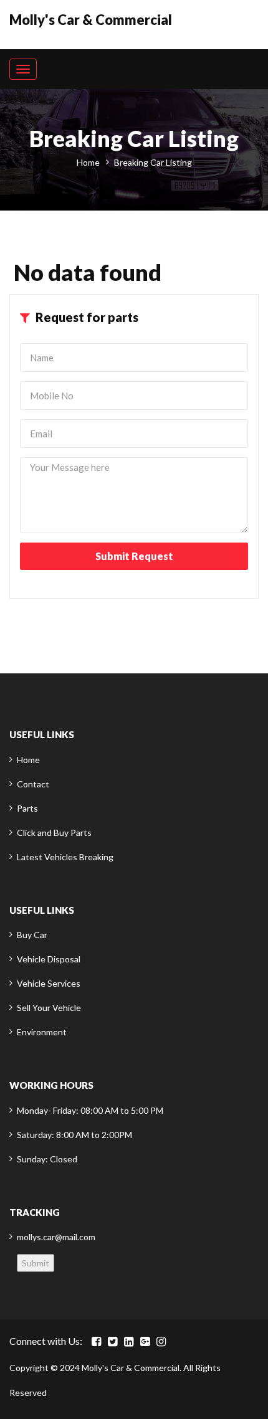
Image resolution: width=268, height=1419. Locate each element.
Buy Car (32, 934)
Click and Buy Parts (54, 832)
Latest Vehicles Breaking (65, 857)
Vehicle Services (48, 983)
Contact (33, 784)
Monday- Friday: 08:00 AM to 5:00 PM (90, 1110)
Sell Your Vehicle (49, 1007)
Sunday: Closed (47, 1159)
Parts (27, 808)
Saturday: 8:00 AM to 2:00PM (74, 1134)
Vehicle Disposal (48, 959)
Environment (42, 1032)
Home (88, 162)
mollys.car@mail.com (56, 1237)
